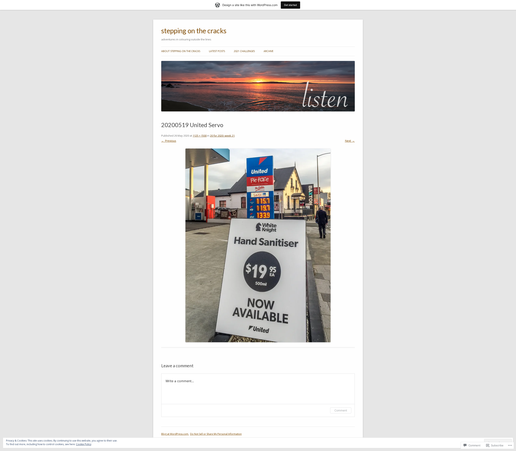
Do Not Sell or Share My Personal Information (216, 434)
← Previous (168, 141)
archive (268, 51)
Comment (340, 410)
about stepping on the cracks (180, 51)
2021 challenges (244, 51)
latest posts (217, 51)
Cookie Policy (83, 444)
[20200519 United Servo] (258, 245)
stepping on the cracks (193, 31)
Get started (290, 4)
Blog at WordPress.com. (175, 434)
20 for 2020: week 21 (222, 135)
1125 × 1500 (200, 135)
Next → (350, 141)
